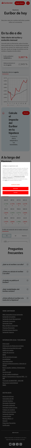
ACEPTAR (15, 192)
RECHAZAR (15, 188)
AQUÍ (6, 180)
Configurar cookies (15, 184)
